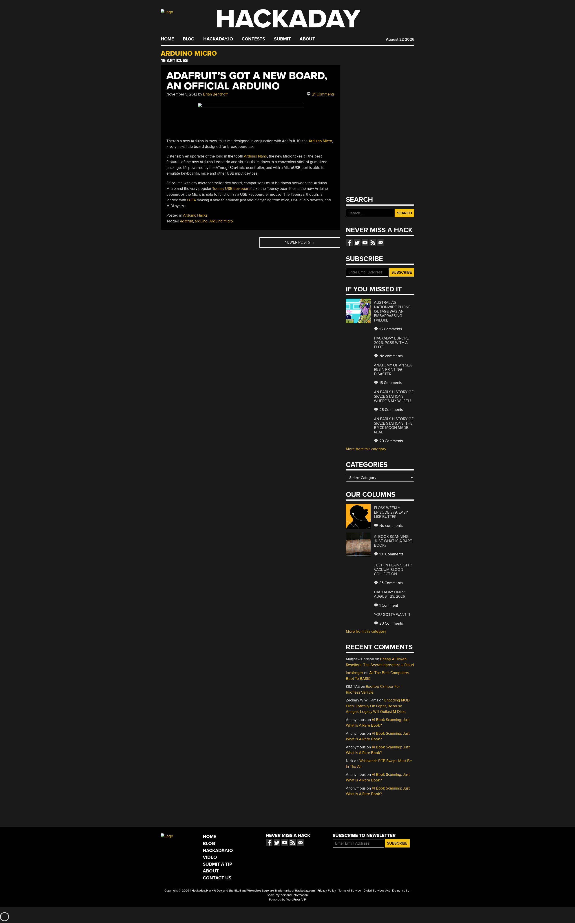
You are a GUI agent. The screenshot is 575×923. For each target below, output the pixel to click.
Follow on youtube (365, 242)
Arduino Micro (320, 141)
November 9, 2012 (181, 94)
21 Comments (323, 94)
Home (167, 39)
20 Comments (390, 441)
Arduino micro (221, 221)
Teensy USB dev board (231, 188)
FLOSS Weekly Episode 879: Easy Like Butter (391, 512)
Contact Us (217, 878)
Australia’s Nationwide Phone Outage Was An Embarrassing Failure (392, 311)
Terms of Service (349, 890)
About (307, 39)
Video (210, 857)
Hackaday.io (218, 39)
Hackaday (287, 19)
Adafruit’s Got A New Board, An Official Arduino (246, 81)
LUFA (191, 200)
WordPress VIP (296, 899)
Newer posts (300, 242)
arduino (201, 221)
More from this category (366, 449)
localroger (354, 672)
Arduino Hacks (195, 215)
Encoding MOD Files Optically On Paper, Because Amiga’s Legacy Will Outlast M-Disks (378, 706)
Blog (188, 39)
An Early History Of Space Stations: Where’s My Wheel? (394, 396)
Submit (282, 39)
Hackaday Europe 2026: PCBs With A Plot (391, 342)
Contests (253, 39)
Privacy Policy (326, 890)
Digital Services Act (376, 890)
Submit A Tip (217, 864)
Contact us (380, 242)
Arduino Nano (255, 156)
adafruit (186, 221)
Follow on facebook (349, 242)
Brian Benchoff (215, 94)
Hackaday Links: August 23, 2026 (389, 594)
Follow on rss (372, 242)
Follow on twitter (357, 242)
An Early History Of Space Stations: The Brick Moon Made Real (394, 426)
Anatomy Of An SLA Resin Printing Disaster (393, 369)
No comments (390, 356)
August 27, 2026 (400, 39)
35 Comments (390, 583)
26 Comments (390, 409)
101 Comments (390, 554)
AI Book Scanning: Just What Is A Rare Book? (393, 541)
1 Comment (388, 605)
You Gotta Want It (392, 614)
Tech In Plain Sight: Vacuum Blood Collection (393, 569)
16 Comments (390, 329)
